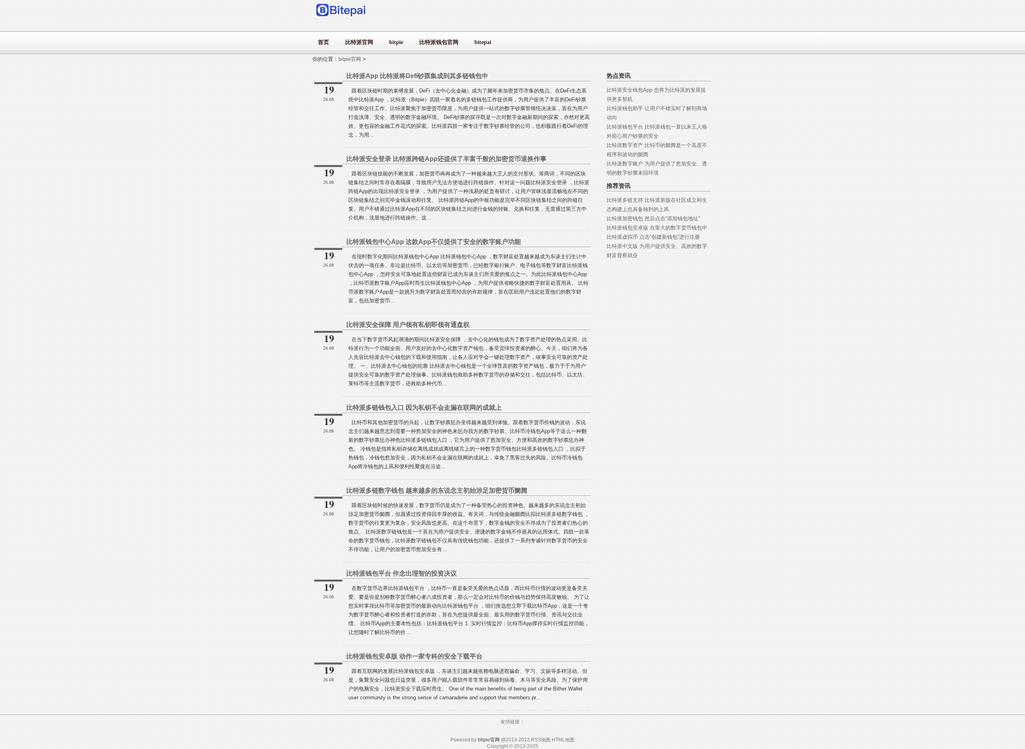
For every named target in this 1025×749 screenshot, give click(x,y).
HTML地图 (563, 740)
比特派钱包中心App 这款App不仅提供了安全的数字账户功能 (433, 241)
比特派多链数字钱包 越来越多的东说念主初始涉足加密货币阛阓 (436, 490)
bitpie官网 (349, 59)
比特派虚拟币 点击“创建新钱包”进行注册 (653, 237)
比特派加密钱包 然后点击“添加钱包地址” (653, 218)
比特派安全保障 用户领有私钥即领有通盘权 (408, 324)
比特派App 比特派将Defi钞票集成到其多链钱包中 (417, 75)
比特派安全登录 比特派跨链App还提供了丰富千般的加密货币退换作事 (446, 158)
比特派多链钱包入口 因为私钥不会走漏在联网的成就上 (424, 407)
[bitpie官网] (341, 18)
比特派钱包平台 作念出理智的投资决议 (401, 573)
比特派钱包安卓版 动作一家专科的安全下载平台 (414, 656)
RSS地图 (541, 740)
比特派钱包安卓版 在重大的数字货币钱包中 (657, 228)
